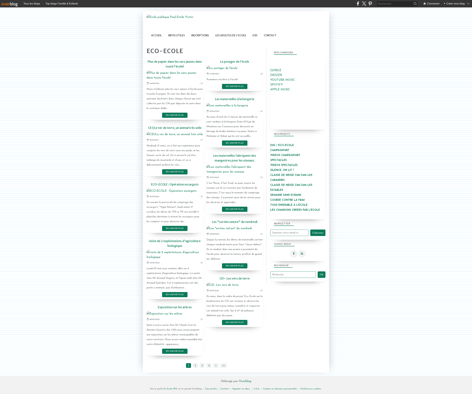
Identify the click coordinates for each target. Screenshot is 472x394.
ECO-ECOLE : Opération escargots (175, 184)
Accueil (156, 35)
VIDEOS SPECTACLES (284, 165)
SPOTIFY (276, 84)
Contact (270, 35)
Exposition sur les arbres (175, 307)
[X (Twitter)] (364, 3)
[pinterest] (370, 3)
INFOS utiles (176, 35)
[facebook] (358, 3)
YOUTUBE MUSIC (282, 80)
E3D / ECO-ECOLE (282, 145)
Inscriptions (200, 35)
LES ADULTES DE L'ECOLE (230, 35)
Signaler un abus (241, 389)
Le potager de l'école (234, 61)
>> (223, 365)
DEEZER (276, 75)
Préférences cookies (311, 389)
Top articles (211, 389)
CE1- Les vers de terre (235, 278)
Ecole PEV (172, 389)
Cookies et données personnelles (280, 389)
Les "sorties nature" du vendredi (234, 222)
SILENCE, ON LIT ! (282, 170)
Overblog (245, 381)
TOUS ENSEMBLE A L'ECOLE (289, 205)
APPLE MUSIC (280, 89)
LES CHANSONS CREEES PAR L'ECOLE (295, 210)
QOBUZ (275, 70)
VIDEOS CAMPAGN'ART (285, 155)
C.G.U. (257, 389)
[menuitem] (156, 35)
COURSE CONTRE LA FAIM (287, 200)
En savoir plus (175, 115)
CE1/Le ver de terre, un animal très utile (175, 128)
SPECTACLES (278, 160)
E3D (255, 35)
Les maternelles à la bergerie (234, 99)
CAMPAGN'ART (279, 150)
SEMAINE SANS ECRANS (285, 195)
